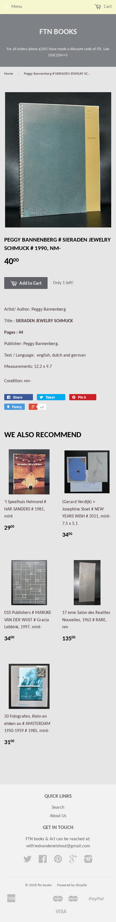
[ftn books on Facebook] (43, 861)
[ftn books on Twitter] (27, 861)
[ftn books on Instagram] (88, 861)
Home (8, 74)
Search (58, 807)
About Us (58, 816)
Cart (107, 7)
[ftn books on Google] (73, 861)
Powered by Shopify (72, 885)
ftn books (58, 32)
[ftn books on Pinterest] (58, 861)
